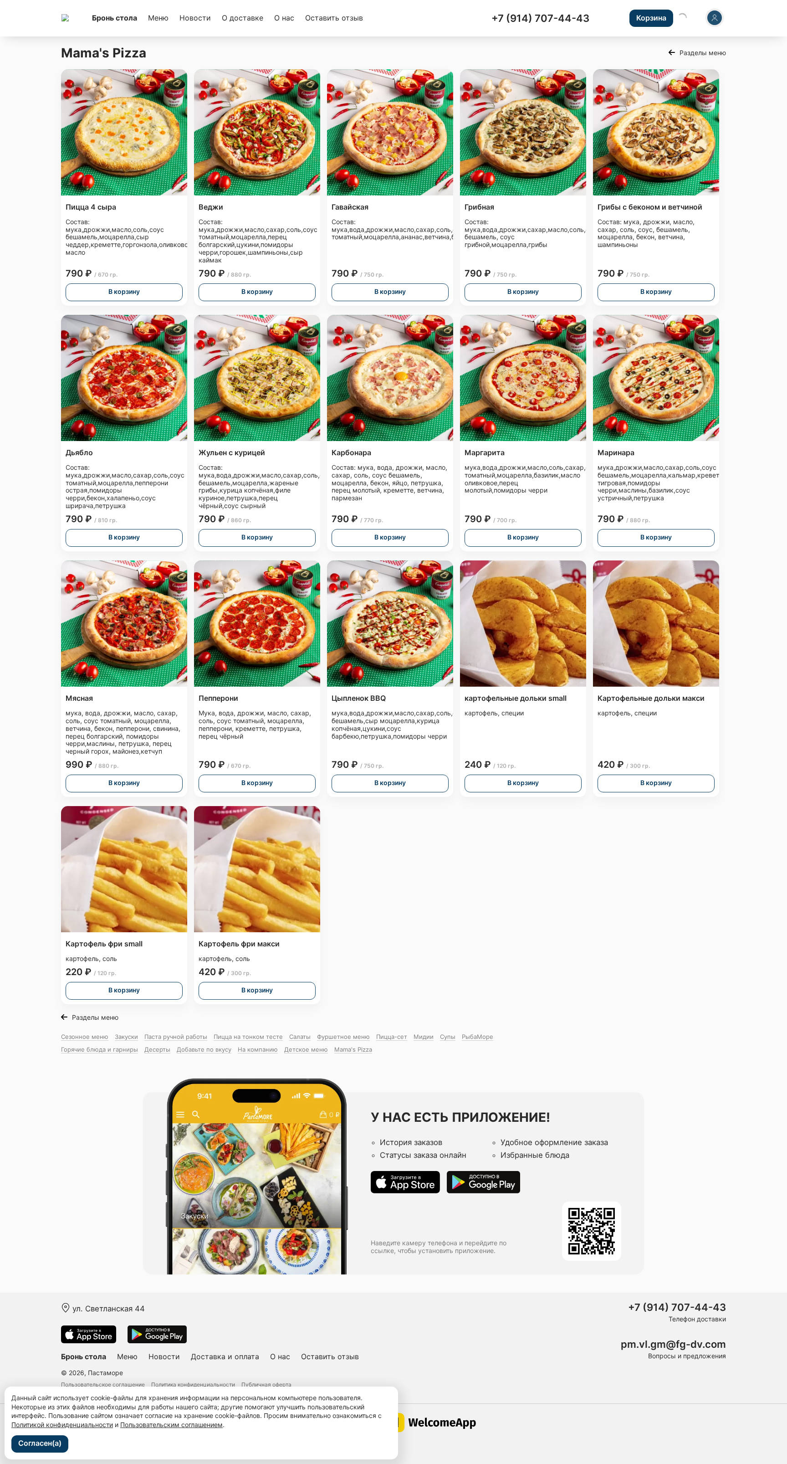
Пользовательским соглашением (171, 1424)
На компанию (258, 1049)
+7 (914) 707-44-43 (540, 18)
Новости (195, 17)
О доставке (242, 17)
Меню (158, 17)
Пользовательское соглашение (103, 1384)
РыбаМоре (477, 1036)
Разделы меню (703, 53)
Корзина (651, 17)
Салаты (300, 1036)
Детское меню (306, 1049)
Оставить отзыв (334, 17)
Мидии (424, 1036)
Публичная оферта (266, 1384)
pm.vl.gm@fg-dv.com (673, 1344)
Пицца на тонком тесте (248, 1036)
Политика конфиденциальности (193, 1384)
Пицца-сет (391, 1036)
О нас (284, 17)
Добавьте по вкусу (204, 1049)
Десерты (157, 1049)
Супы (447, 1036)
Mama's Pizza (353, 1049)
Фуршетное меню (343, 1036)
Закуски (126, 1036)
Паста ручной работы (175, 1036)
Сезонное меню (84, 1036)
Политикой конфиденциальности (62, 1424)
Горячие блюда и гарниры (99, 1049)
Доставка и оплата (225, 1356)
